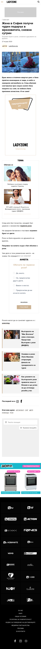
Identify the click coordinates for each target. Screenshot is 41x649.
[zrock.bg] (30, 599)
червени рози (26, 226)
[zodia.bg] (30, 564)
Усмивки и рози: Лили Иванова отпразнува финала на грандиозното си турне (28, 361)
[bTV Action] (30, 519)
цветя (31, 410)
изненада (5, 413)
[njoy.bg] (10, 587)
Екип (20, 613)
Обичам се (8, 165)
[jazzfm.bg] (10, 599)
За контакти (20, 631)
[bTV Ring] (30, 530)
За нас (20, 610)
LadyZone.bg (13, 46)
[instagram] (20, 641)
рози (11, 413)
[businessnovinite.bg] (10, 564)
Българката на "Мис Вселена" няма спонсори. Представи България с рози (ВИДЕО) (28, 338)
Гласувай (24, 307)
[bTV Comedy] (30, 507)
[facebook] (15, 641)
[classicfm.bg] (30, 587)
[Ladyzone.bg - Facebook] (21, 406)
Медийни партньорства (20, 625)
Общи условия (20, 616)
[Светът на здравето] (10, 576)
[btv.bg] (10, 507)
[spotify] (26, 641)
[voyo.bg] (10, 553)
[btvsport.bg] (30, 553)
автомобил (20, 410)
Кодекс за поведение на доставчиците (20, 622)
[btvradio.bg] (30, 576)
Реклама (20, 628)
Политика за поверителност (21, 619)
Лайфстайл (6, 19)
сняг (26, 410)
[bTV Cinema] (10, 519)
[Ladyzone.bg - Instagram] (18, 401)
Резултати (24, 302)
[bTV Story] (10, 530)
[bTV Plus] (30, 541)
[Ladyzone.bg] (11, 2)
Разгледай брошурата (31, 466)
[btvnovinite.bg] (10, 541)
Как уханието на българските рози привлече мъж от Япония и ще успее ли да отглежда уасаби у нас (29, 384)
